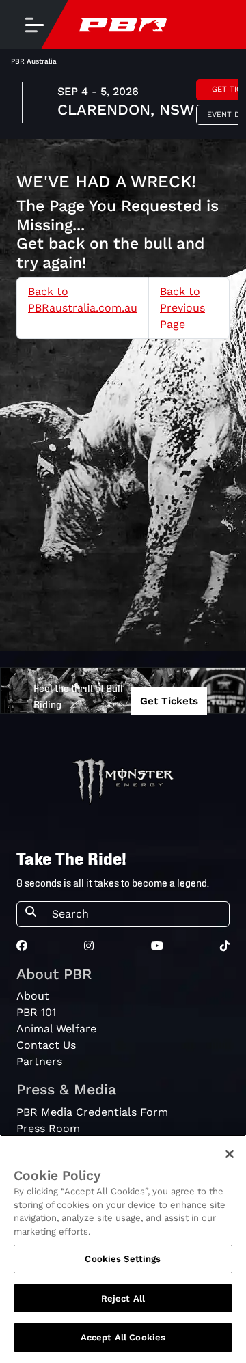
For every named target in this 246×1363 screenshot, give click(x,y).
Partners (39, 1061)
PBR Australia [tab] (34, 61)
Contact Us (46, 1044)
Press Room (48, 1128)
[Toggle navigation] (34, 24)
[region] (123, 1249)
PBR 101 (36, 1012)
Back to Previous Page (182, 308)
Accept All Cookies (123, 1337)
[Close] (230, 1154)
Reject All (123, 1298)
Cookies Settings (123, 1259)
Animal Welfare (56, 1028)
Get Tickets (169, 701)
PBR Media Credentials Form (92, 1111)
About (32, 995)
